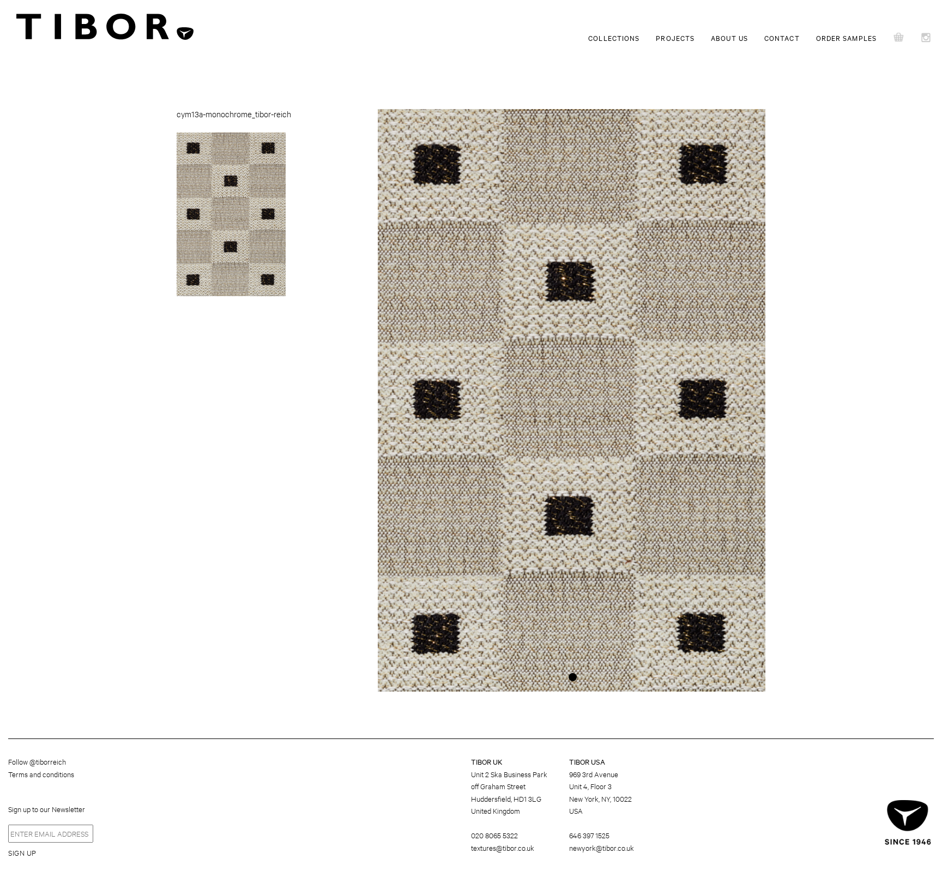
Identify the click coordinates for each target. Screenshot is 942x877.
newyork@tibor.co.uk (601, 847)
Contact (782, 38)
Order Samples (846, 38)
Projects (675, 38)
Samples (900, 38)
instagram (928, 38)
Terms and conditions (41, 774)
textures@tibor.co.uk (502, 847)
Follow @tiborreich (37, 761)
